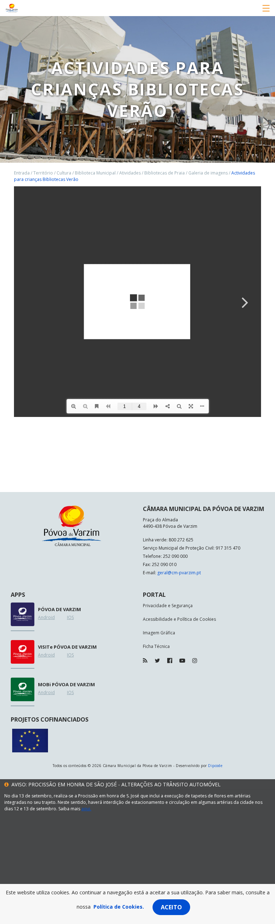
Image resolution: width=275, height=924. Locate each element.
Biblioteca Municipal (95, 173)
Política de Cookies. (118, 906)
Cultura (64, 173)
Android (46, 617)
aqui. (86, 809)
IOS (70, 617)
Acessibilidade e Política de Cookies (179, 619)
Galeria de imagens (208, 173)
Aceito (171, 907)
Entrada (22, 173)
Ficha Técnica (156, 646)
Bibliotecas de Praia (164, 173)
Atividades (130, 173)
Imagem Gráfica (159, 633)
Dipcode (215, 765)
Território (43, 173)
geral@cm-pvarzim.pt (179, 573)
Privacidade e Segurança (168, 606)
